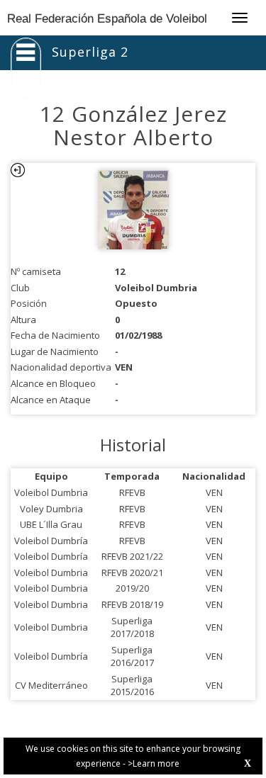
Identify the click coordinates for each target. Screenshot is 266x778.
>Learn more (153, 763)
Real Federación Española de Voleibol (107, 19)
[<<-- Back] (18, 170)
